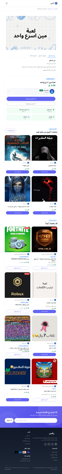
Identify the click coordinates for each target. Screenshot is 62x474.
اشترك (8, 420)
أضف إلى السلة (30, 99)
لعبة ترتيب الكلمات (51, 303)
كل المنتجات (11, 130)
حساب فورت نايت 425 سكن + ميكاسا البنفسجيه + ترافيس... (19, 349)
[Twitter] (52, 444)
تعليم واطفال (54, 457)
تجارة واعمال (54, 452)
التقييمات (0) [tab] (33, 56)
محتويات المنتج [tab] (42, 56)
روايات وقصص (53, 455)
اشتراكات (55, 460)
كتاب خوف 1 (52, 207)
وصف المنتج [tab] (52, 56)
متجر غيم (50, 9)
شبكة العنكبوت (52, 166)
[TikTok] (45, 444)
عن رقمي (28, 436)
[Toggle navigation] (7, 3)
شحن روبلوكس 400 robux (22, 305)
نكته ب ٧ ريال (52, 348)
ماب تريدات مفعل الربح (50, 391)
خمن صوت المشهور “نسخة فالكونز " (19, 389)
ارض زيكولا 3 (26, 166)
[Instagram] (48, 444)
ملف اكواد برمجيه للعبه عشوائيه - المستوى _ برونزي (45, 259)
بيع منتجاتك (27, 438)
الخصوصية (27, 444)
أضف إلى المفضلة (30, 104)
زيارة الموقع (43, 268)
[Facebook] (55, 444)
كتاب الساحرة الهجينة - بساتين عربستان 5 (18, 207)
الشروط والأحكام (26, 441)
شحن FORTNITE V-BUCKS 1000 (20, 259)
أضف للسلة (43, 172)
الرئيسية (55, 9)
